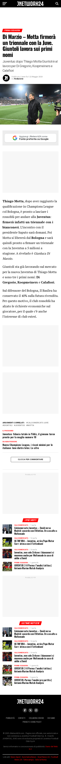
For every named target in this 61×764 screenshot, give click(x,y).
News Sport (16, 757)
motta (30, 425)
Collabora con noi (36, 718)
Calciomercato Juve (37, 423)
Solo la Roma (40, 760)
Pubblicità (10, 718)
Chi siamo (51, 718)
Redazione (18, 79)
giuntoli (8, 425)
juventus (20, 425)
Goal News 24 (43, 757)
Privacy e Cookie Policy (32, 721)
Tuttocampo (28, 760)
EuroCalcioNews (29, 757)
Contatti (21, 718)
